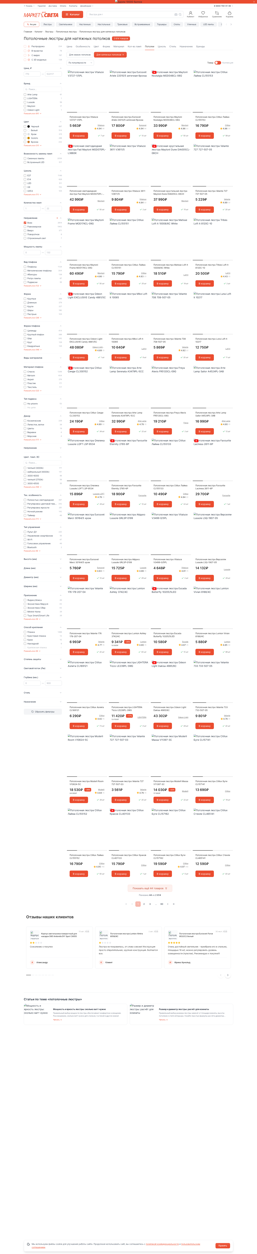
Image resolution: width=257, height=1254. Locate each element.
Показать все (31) (31, 145)
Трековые (122, 24)
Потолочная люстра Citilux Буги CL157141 (211, 782)
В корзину (79, 135)
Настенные (85, 24)
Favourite (142, 495)
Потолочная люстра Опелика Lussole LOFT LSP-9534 (84, 487)
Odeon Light (183, 717)
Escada (185, 642)
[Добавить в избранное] (103, 72)
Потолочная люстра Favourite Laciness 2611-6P (210, 487)
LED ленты (208, 24)
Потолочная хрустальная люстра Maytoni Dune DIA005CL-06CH (170, 192)
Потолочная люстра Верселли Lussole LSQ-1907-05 (210, 561)
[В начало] (126, 904)
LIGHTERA (142, 717)
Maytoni (184, 125)
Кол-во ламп (134, 46)
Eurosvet (142, 125)
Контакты (73, 6)
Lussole (143, 568)
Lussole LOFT (98, 494)
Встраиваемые (142, 24)
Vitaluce (101, 125)
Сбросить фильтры (44, 711)
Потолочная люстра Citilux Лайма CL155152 (87, 856)
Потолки (149, 46)
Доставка (53, 6)
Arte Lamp (142, 421)
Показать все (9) (31, 619)
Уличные (191, 24)
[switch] (218, 62)
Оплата (63, 6)
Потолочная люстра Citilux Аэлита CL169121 (87, 708)
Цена (69, 46)
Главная (28, 31)
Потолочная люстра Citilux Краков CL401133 (129, 856)
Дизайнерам (85, 6)
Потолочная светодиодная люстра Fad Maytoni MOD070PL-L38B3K (86, 192)
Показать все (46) (31, 349)
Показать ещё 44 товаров (148, 888)
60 (161, 904)
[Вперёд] (167, 904)
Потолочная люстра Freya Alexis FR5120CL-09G (169, 414)
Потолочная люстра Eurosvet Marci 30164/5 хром (84, 561)
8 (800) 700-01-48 (222, 6)
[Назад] (132, 904)
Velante (227, 199)
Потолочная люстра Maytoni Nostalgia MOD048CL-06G (167, 118)
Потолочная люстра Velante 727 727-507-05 (211, 192)
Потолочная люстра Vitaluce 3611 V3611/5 (128, 192)
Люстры (47, 24)
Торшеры (162, 24)
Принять (222, 1245)
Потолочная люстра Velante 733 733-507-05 (211, 708)
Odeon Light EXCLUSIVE (98, 347)
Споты (177, 24)
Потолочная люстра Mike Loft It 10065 (127, 340)
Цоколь (162, 46)
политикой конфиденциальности (162, 1244)
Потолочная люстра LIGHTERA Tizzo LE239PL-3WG (127, 708)
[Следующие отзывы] (228, 975)
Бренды (200, 46)
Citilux (227, 125)
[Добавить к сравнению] (103, 78)
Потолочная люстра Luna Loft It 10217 (211, 340)
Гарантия (42, 6)
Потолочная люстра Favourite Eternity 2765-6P (126, 487)
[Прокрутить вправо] (231, 24)
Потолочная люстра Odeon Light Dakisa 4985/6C (169, 708)
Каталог (39, 31)
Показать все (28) (31, 318)
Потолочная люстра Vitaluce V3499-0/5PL (167, 561)
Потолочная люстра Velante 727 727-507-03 (128, 782)
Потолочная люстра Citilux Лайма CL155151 (128, 266)
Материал (118, 46)
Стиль (172, 46)
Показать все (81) (31, 113)
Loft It (186, 275)
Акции (33, 24)
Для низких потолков (80, 54)
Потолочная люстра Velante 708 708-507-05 (169, 340)
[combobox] (135, 14)
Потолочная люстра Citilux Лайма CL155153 (212, 118)
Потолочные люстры (66, 31)
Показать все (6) (31, 551)
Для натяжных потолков (109, 54)
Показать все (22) (31, 391)
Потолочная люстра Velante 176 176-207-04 (86, 635)
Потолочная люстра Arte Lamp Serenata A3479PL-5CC (127, 414)
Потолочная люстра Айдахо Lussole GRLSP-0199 (126, 561)
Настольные (104, 24)
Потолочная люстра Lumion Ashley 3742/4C (129, 635)
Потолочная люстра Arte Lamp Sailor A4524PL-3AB (210, 414)
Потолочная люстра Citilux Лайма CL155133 (170, 487)
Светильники (65, 24)
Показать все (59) (31, 487)
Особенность (83, 46)
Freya (186, 423)
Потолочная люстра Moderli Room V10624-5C (87, 782)
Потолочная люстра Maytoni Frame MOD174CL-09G (84, 266)
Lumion (143, 642)
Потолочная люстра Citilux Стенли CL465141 (212, 856)
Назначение (186, 46)
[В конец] (173, 904)
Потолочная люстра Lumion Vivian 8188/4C (212, 635)
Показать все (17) (31, 440)
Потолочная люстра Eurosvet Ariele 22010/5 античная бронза (127, 118)
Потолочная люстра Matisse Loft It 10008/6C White (170, 266)
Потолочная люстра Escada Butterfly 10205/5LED (167, 635)
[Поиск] (180, 14)
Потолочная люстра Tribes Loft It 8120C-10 (211, 266)
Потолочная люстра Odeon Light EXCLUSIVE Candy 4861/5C (86, 340)
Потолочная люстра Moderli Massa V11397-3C (170, 782)
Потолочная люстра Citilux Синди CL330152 (86, 414)
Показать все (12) (31, 286)
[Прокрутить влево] (226, 24)
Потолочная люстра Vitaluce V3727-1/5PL (84, 118)
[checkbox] (25, 46)
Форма (106, 46)
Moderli (101, 789)
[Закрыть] (254, 2)
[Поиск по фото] (175, 14)
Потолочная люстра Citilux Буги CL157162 (169, 856)
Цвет (96, 46)
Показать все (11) (31, 194)
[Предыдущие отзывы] (221, 975)
